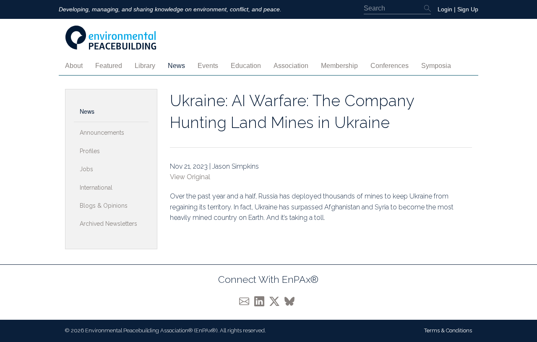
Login (445, 9)
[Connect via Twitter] (276, 300)
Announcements (102, 132)
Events (208, 65)
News (176, 65)
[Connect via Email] (246, 300)
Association (291, 65)
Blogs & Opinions (104, 205)
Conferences (389, 65)
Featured (108, 65)
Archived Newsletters (108, 223)
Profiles (90, 151)
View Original (190, 177)
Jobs (86, 169)
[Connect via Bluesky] (291, 300)
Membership (339, 65)
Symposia (436, 65)
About (74, 65)
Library (145, 65)
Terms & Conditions (448, 330)
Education (246, 65)
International (96, 187)
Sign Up (467, 9)
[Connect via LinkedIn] (261, 300)
